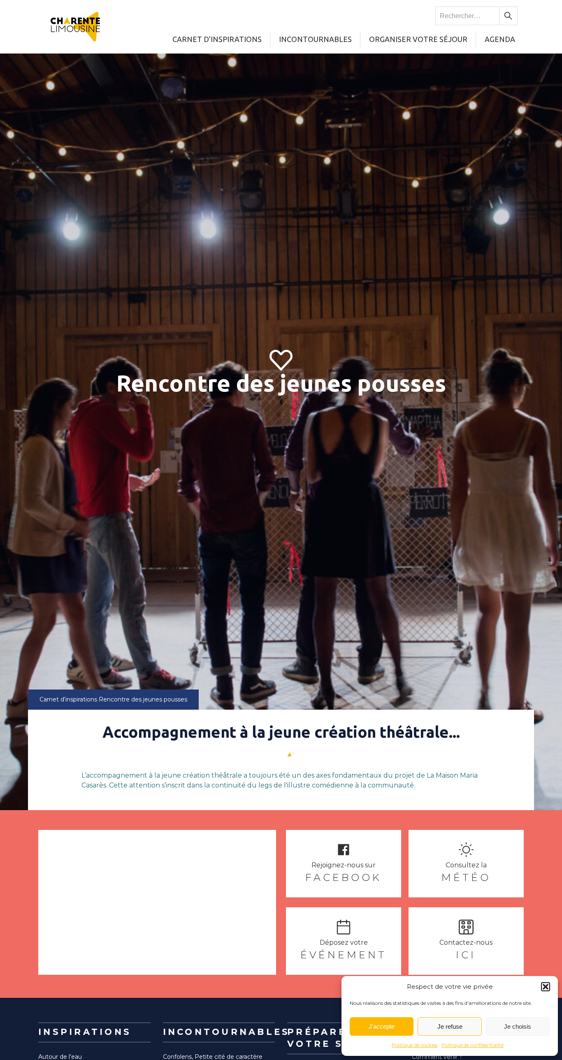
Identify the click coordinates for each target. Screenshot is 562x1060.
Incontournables (315, 39)
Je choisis (517, 1026)
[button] (545, 987)
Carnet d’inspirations (217, 39)
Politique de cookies (414, 1045)
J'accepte (382, 1026)
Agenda (500, 39)
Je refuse (449, 1026)
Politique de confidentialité (472, 1045)
